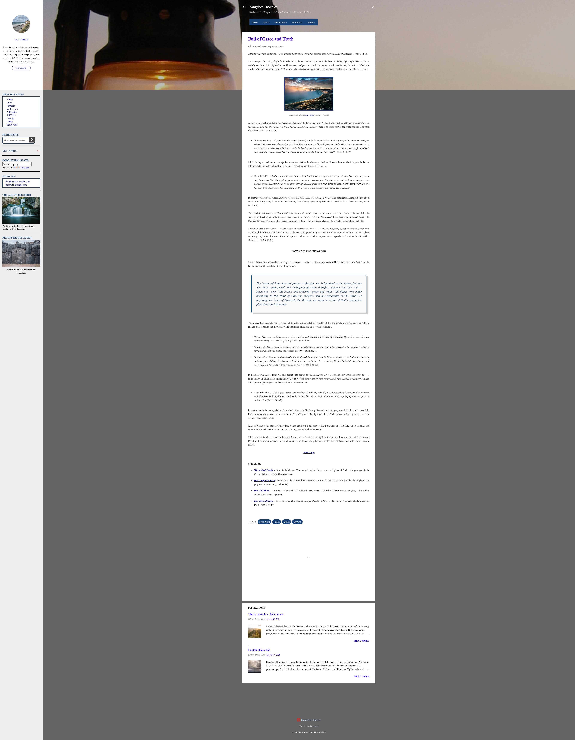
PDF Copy (308, 452)
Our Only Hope (261, 490)
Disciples (297, 22)
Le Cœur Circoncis (259, 650)
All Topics (12, 112)
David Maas (21, 39)
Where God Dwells (263, 470)
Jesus (266, 22)
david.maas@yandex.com (18, 181)
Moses (286, 521)
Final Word (264, 521)
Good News (281, 22)
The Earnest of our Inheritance (265, 614)
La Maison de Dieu (263, 500)
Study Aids (12, 124)
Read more (361, 640)
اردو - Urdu (12, 108)
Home (255, 22)
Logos (277, 521)
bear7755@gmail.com (16, 184)
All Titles (11, 115)
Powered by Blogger (311, 719)
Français (11, 105)
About (10, 121)
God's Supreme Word (264, 480)
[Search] (373, 8)
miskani (315, 726)
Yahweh (297, 521)
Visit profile (21, 68)
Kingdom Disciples (263, 7)
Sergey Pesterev (309, 115)
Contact (10, 118)
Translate (24, 167)
